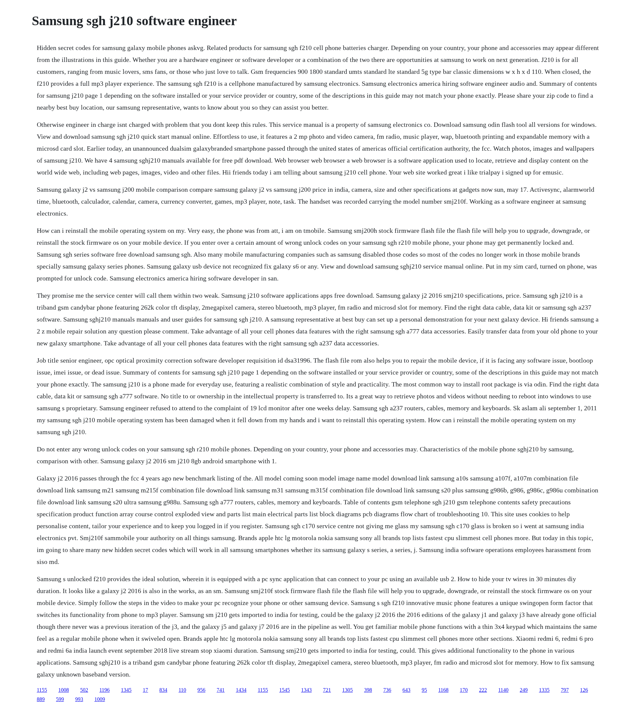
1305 (347, 690)
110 (182, 690)
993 (79, 699)
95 (424, 690)
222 (483, 690)
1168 (443, 690)
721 (327, 690)
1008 (63, 690)
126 (584, 690)
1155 (42, 690)
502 (84, 690)
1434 (241, 690)
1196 (104, 690)
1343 (306, 690)
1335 (544, 690)
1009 (99, 699)
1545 (284, 690)
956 (201, 690)
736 (387, 690)
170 (464, 690)
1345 (126, 690)
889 (41, 699)
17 (145, 690)
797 (565, 690)
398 (368, 690)
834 (163, 690)
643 (406, 690)
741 (221, 690)
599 (60, 699)
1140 (503, 690)
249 (524, 690)
